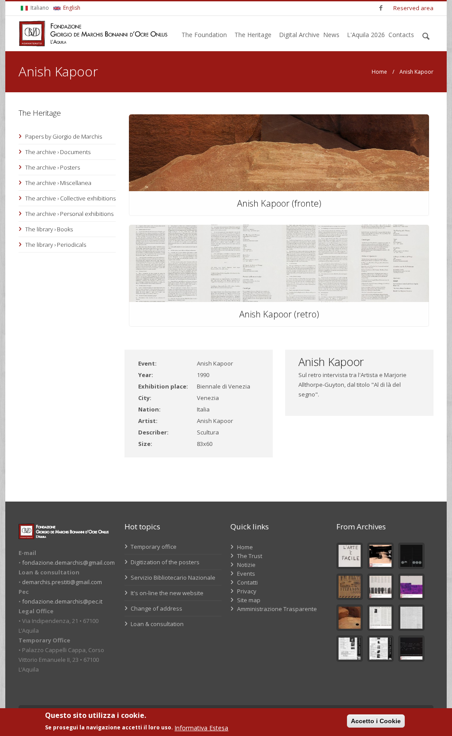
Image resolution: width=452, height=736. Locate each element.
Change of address (155, 608)
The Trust (249, 556)
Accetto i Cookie (376, 721)
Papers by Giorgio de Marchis (63, 136)
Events (246, 573)
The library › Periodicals (55, 245)
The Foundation (204, 34)
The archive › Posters (52, 167)
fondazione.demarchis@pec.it (62, 601)
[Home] (93, 33)
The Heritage (252, 34)
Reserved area (413, 8)
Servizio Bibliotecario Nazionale (172, 577)
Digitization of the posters (164, 562)
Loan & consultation (156, 624)
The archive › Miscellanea (58, 183)
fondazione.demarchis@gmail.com (68, 562)
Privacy (246, 591)
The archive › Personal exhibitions (69, 214)
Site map (248, 600)
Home (379, 71)
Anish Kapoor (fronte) (279, 203)
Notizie (246, 565)
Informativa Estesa (201, 728)
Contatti (247, 582)
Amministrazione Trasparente (277, 609)
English (71, 7)
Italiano (39, 7)
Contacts (401, 34)
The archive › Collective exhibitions (70, 198)
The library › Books (49, 229)
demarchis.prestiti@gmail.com (62, 582)
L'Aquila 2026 (366, 34)
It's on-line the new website (166, 593)
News (331, 34)
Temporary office (153, 547)
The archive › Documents (57, 152)
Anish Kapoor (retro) (279, 314)
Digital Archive (299, 34)
